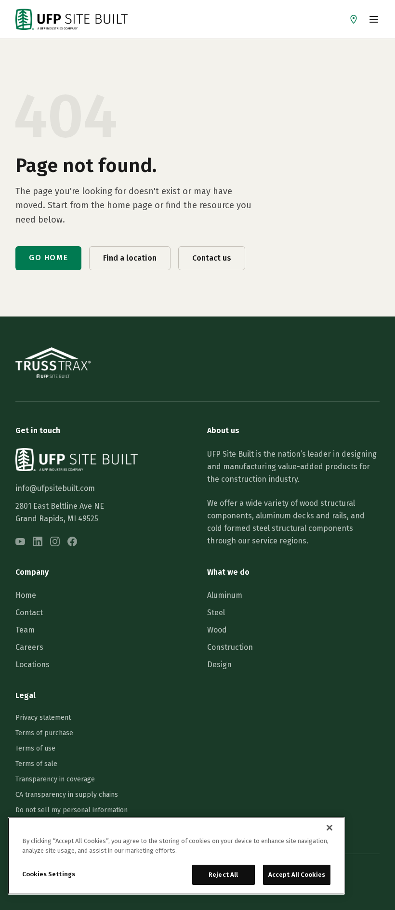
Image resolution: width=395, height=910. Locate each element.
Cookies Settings (48, 874)
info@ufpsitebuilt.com (55, 488)
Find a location (130, 258)
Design (219, 664)
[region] (176, 856)
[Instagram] (55, 541)
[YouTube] (20, 541)
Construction (230, 647)
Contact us (211, 258)
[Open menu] (373, 19)
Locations (32, 664)
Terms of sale (36, 764)
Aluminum (224, 595)
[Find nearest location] (353, 19)
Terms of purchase (44, 733)
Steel (216, 612)
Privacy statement (43, 717)
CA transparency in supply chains (66, 795)
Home (25, 595)
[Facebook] (72, 541)
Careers (29, 647)
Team (25, 629)
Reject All (223, 874)
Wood (217, 629)
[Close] (329, 827)
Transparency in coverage (55, 779)
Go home (48, 257)
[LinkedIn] (37, 541)
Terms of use (35, 748)
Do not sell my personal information (71, 810)
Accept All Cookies (296, 874)
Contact (29, 612)
